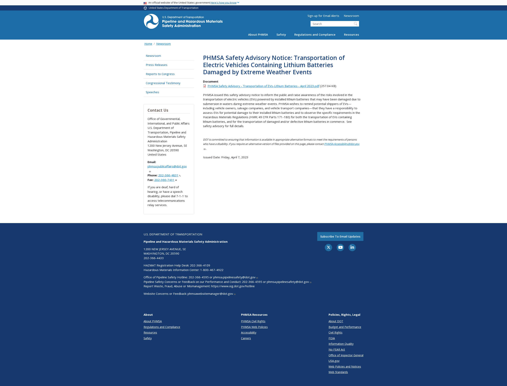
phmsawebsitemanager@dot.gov (210, 294)
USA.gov (334, 361)
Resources (351, 34)
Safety (281, 34)
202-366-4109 (200, 265)
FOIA (332, 338)
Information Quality (341, 344)
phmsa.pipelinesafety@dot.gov (234, 277)
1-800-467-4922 (211, 270)
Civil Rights (335, 332)
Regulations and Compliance (314, 34)
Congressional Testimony (163, 83)
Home (148, 44)
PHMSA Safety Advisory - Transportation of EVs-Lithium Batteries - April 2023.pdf (263, 86)
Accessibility (248, 332)
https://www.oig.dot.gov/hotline (233, 286)
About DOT (336, 321)
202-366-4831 (168, 175)
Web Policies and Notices (345, 366)
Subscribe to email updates (340, 236)
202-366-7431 (164, 180)
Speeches (152, 92)
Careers (246, 338)
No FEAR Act (337, 349)
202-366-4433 (154, 258)
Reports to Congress (160, 74)
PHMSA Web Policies (254, 327)
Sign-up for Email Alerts (323, 16)
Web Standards (338, 372)
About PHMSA (258, 34)
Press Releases (156, 65)
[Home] (183, 22)
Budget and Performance (345, 327)
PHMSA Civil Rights (253, 321)
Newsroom (351, 16)
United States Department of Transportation (173, 8)
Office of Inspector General (346, 355)
